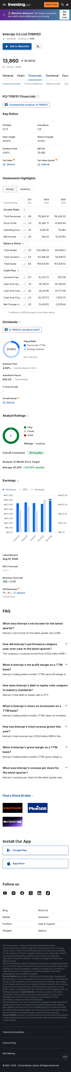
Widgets (7, 930)
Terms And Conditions (13, 1032)
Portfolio (7, 923)
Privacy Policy (9, 1043)
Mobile (6, 917)
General (8, 75)
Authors (42, 930)
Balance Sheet (53, 84)
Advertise (43, 917)
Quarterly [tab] (25, 189)
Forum (66, 75)
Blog (5, 910)
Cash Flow (10, 270)
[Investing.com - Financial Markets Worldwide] (19, 5)
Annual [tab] (9, 189)
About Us (43, 910)
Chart (20, 75)
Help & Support (46, 923)
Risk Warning (9, 1053)
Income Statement (33, 84)
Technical (52, 75)
